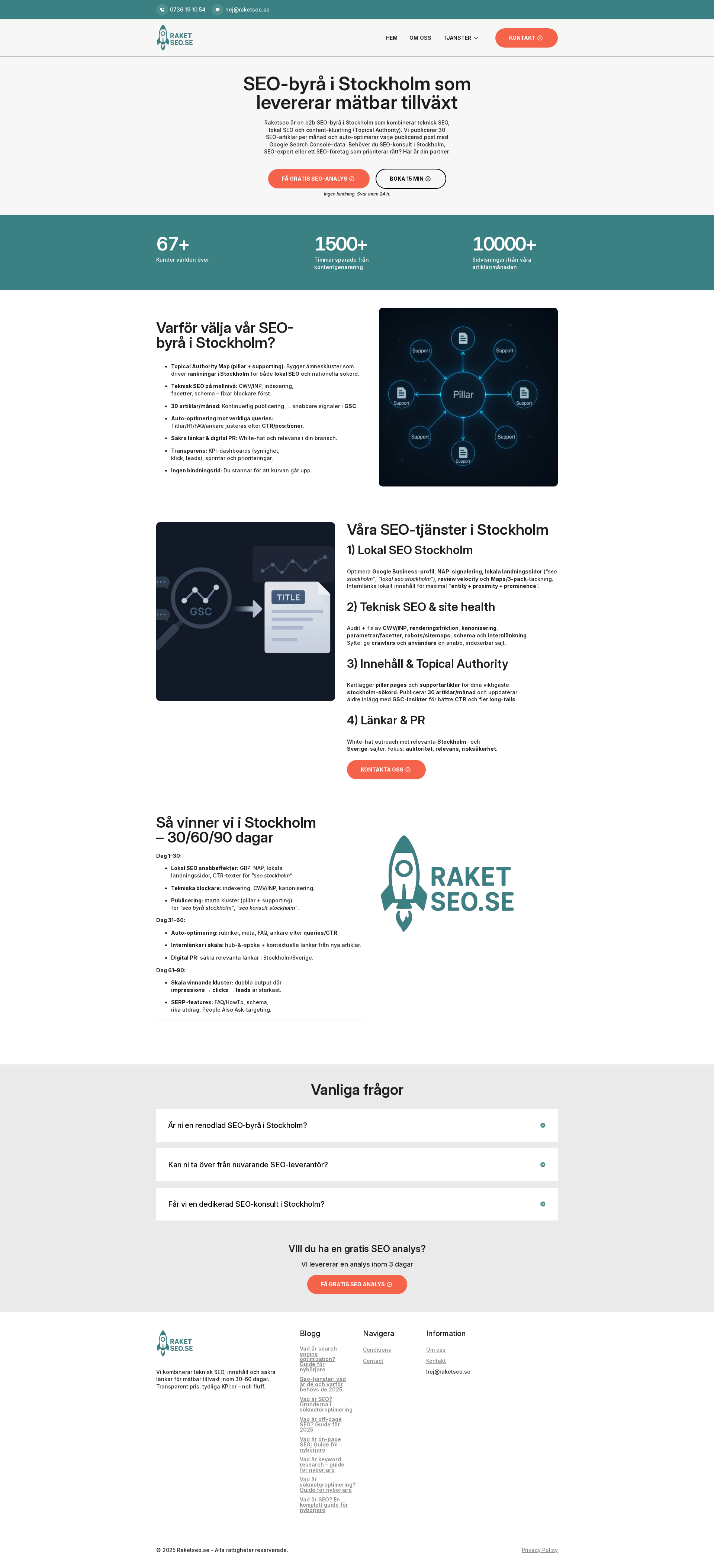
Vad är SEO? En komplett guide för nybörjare (324, 1505)
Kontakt (436, 1361)
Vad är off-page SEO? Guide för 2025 (321, 1424)
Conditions (377, 1349)
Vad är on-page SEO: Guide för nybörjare (320, 1444)
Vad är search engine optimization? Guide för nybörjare (318, 1359)
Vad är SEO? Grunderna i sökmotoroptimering (326, 1404)
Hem (392, 38)
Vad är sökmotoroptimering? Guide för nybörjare (328, 1485)
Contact (373, 1361)
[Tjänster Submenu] (474, 38)
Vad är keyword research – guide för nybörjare (322, 1464)
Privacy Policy (540, 1550)
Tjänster (457, 38)
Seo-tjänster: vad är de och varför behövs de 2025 (323, 1384)
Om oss (420, 38)
